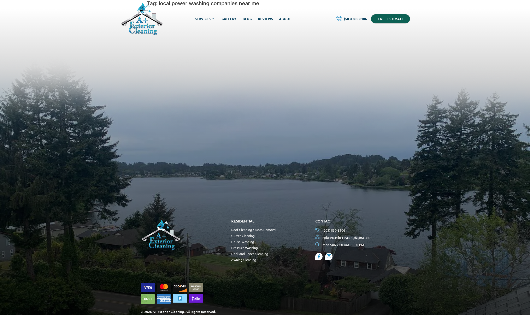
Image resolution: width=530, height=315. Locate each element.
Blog (247, 19)
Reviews (265, 19)
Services (203, 19)
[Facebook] (319, 256)
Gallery (229, 19)
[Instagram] (328, 256)
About (285, 19)
